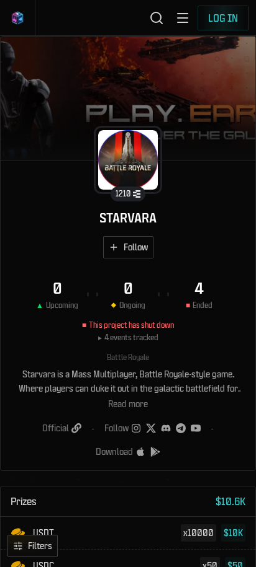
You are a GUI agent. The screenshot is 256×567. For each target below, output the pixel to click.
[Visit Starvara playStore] (155, 452)
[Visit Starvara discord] (166, 428)
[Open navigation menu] (183, 18)
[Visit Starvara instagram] (136, 428)
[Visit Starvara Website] (76, 428)
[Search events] (156, 18)
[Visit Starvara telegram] (181, 428)
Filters (40, 545)
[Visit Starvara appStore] (140, 452)
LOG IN (223, 17)
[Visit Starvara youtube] (196, 428)
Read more (128, 403)
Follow (136, 247)
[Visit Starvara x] (151, 428)
